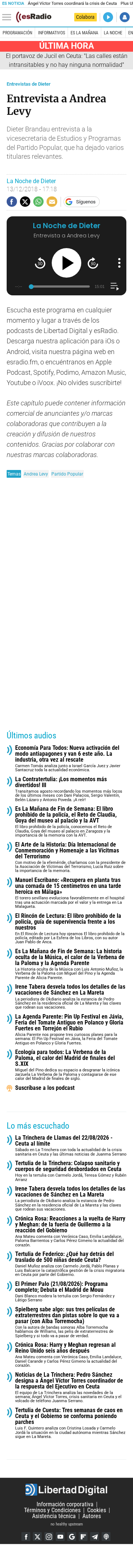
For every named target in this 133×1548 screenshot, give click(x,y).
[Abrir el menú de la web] (8, 17)
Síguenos (86, 201)
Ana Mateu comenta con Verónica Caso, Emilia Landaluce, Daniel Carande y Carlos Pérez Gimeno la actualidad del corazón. (68, 1355)
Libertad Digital (66, 1490)
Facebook (25, 1536)
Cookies (96, 1510)
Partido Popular (67, 474)
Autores (91, 1516)
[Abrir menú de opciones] (119, 263)
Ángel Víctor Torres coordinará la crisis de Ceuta (72, 3)
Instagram (48, 1536)
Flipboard (83, 1536)
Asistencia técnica (54, 1516)
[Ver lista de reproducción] (114, 286)
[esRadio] (33, 17)
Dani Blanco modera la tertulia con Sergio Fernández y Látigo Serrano (65, 1292)
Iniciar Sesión (125, 17)
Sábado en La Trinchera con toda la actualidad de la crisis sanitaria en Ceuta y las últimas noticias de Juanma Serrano (70, 1146)
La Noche (113, 32)
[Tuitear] (25, 201)
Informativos (51, 32)
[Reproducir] (66, 263)
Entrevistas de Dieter (29, 84)
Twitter (37, 1536)
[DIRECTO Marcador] (108, 17)
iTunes (106, 1536)
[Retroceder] (40, 263)
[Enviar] (38, 201)
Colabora (85, 17)
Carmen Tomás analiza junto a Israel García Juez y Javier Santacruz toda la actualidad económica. (67, 759)
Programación (17, 32)
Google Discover (71, 1536)
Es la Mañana (84, 32)
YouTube (60, 1536)
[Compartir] (12, 201)
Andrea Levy (36, 474)
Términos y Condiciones (52, 1510)
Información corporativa (65, 1504)
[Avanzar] (93, 263)
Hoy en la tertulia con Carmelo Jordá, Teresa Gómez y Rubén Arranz (70, 1171)
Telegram (94, 1536)
